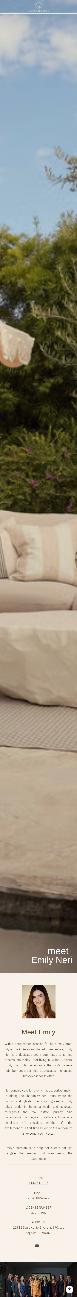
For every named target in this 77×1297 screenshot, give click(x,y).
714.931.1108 (38, 1183)
